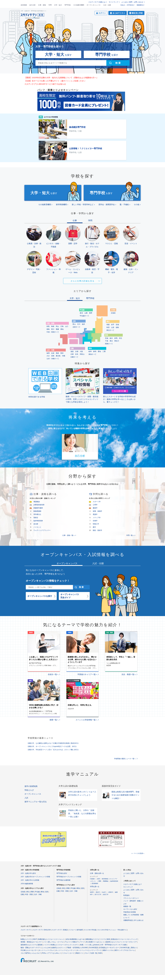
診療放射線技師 (39, 505)
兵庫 (72, 354)
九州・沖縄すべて (53, 359)
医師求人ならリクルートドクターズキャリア (121, 942)
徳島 (48, 329)
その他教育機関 (78, 5)
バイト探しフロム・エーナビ (53, 942)
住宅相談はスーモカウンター (109, 947)
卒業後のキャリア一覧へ (87, 674)
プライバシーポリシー (131, 898)
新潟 (81, 313)
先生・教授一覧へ (129, 674)
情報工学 (96, 524)
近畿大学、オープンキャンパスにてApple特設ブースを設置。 (52, 746)
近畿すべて (74, 357)
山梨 (86, 313)
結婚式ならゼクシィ (58, 947)
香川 (52, 329)
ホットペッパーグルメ (46, 950)
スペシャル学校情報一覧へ (86, 720)
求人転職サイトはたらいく (95, 942)
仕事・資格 (42, 5)
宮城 (117, 324)
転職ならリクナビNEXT (29, 939)
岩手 (112, 324)
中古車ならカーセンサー (29, 950)
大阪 (81, 351)
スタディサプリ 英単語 (60, 930)
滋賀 (72, 351)
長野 (90, 313)
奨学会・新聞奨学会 (106, 204)
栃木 (111, 338)
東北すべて (110, 330)
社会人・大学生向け (127, 5)
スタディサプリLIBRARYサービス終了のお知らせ (45, 84)
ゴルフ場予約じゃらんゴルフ (31, 953)
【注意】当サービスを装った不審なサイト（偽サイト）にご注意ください (54, 81)
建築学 (95, 508)
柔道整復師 (95, 883)
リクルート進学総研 (76, 930)
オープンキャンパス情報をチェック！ (48, 580)
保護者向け (140, 5)
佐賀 (52, 353)
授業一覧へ (54, 720)
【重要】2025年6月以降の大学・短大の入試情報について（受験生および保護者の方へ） (61, 78)
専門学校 (67, 5)
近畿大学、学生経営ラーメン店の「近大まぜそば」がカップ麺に (53, 750)
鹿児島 (58, 356)
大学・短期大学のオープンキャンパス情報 (35, 877)
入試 (26, 798)
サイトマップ (113, 2)
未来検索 (24, 5)
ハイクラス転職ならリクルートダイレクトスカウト (61, 945)
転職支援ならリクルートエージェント (51, 939)
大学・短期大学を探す (28, 873)
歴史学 (98, 892)
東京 (111, 341)
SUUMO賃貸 (93, 947)
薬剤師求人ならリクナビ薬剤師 (31, 945)
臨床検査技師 (38, 521)
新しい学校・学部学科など (82, 204)
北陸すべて (76, 327)
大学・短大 (58, 5)
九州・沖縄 (38, 894)
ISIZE (100, 953)
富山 (74, 324)
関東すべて (109, 344)
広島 (62, 326)
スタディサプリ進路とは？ (132, 884)
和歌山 (82, 354)
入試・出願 (107, 5)
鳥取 (48, 326)
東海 (42, 892)
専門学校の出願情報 (63, 880)
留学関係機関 (61, 204)
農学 (94, 527)
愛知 (99, 351)
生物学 (95, 521)
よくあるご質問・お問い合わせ (132, 2)
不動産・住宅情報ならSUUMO (77, 947)
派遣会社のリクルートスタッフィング (124, 939)
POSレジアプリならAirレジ (51, 953)
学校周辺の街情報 (129, 912)
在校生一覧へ (53, 674)
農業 (99, 881)
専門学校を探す (61, 873)
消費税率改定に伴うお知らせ (133, 920)
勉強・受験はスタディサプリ (31, 947)
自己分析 (32, 5)
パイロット (37, 527)
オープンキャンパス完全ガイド (69, 596)
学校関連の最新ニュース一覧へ (125, 759)
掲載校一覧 (127, 906)
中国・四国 (29, 894)
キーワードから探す (130, 909)
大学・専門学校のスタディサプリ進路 (113, 945)
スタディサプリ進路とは (96, 2)
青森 (108, 324)
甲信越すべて (84, 316)
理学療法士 (37, 514)
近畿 (22, 894)
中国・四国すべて (53, 332)
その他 (136, 204)
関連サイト (79, 953)
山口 (66, 326)
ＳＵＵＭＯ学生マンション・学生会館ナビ (112, 930)
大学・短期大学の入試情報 (30, 880)
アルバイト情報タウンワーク (75, 942)
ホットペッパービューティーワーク (89, 950)
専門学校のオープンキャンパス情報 (68, 877)
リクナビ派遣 (105, 939)
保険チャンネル (108, 950)
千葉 (106, 341)
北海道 (113, 313)
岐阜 (90, 351)
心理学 (95, 505)
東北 (28, 892)
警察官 (36, 518)
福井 (83, 324)
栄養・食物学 (97, 511)
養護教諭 (37, 502)
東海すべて (92, 354)
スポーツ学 (97, 502)
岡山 (57, 326)
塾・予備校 (124, 204)
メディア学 (97, 518)
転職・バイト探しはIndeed (89, 945)
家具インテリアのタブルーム (125, 950)
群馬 (115, 338)
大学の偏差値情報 (27, 884)
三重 (104, 351)
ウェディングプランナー (42, 530)
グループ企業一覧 (91, 953)
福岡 (48, 353)
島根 (52, 326)
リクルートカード (68, 953)
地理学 (92, 892)
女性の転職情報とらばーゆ (75, 939)
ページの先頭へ (139, 853)
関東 (32, 892)
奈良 (76, 354)
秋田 (108, 327)
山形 (112, 327)
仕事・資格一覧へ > (69, 535)
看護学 (95, 514)
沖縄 (63, 356)
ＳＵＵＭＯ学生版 (90, 930)
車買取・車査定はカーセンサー (31, 942)
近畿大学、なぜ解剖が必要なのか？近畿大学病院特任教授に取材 (53, 743)
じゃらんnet (46, 947)
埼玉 (120, 338)
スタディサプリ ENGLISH (42, 930)
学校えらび (29, 790)
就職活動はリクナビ (92, 939)
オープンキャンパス (94, 5)
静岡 (94, 351)
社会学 (104, 892)
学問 (50, 5)
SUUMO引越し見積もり (128, 947)
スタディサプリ (26, 930)
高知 (62, 329)
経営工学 (105, 894)
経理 (98, 879)
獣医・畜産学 (97, 530)
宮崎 (52, 356)
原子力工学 (98, 894)
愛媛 (57, 329)
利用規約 (126, 895)
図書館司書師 (38, 508)
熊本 (62, 353)
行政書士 (92, 879)
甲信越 (37, 892)
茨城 (106, 338)
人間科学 (110, 892)
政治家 (36, 524)
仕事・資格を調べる (97, 873)
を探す (58, 54)
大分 (48, 356)
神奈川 (116, 341)
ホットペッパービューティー (65, 950)
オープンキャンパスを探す (39, 596)
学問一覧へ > (130, 535)
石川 (78, 324)
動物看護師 (37, 511)
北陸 (46, 892)
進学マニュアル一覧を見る (35, 802)
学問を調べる (94, 886)
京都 (76, 351)
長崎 (57, 353)
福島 (117, 327)
